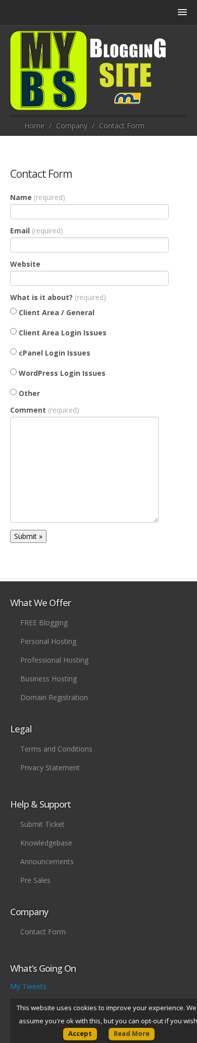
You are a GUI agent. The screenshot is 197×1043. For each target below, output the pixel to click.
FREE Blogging (44, 622)
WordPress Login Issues (61, 373)
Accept (80, 1033)
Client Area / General (55, 312)
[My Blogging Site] (88, 70)
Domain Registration (54, 697)
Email (36, 230)
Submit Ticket (42, 824)
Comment (44, 410)
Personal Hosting (48, 641)
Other (28, 393)
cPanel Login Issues (53, 353)
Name (37, 197)
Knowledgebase (46, 843)
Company (71, 125)
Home (34, 125)
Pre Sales (35, 880)
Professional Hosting (54, 660)
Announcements (47, 861)
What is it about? (58, 297)
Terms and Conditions (56, 749)
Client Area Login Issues (62, 332)
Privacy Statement (50, 767)
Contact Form (41, 174)
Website (25, 264)
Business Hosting (48, 678)
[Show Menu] (98, 153)
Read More (132, 1033)
